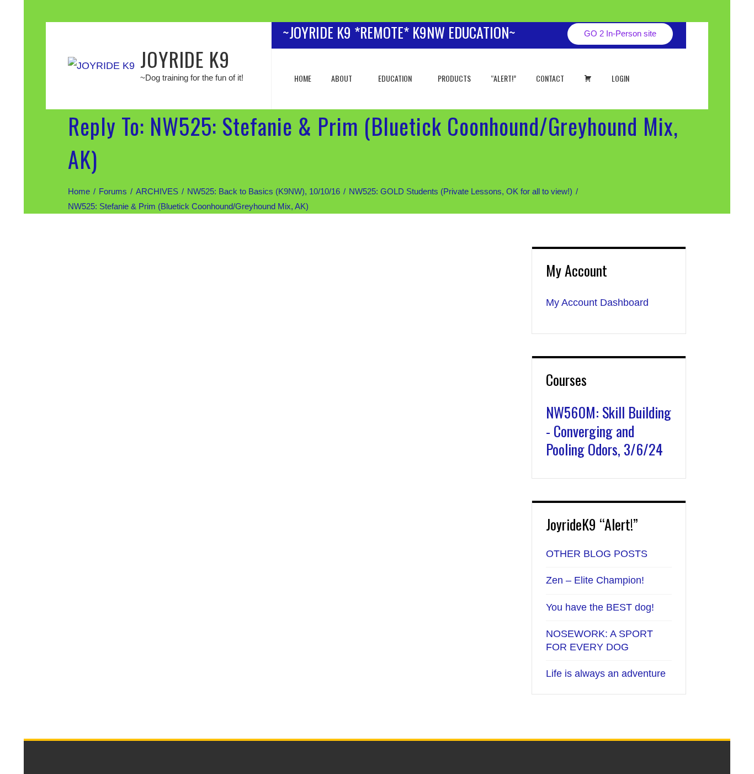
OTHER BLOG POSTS (596, 553)
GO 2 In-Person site (620, 33)
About (341, 78)
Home (302, 78)
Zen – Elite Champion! (595, 580)
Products (454, 78)
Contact (550, 78)
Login (620, 78)
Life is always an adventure (606, 673)
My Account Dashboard (597, 302)
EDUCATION (395, 78)
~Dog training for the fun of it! (191, 77)
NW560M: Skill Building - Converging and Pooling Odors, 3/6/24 (608, 430)
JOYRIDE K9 (185, 58)
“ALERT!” (503, 78)
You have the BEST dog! (600, 607)
